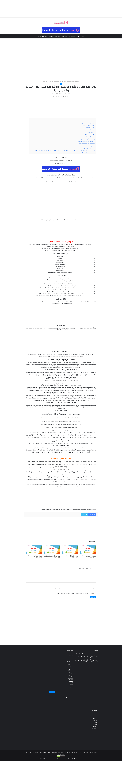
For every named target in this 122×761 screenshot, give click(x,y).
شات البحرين (71, 669)
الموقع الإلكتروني (56, 588)
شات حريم (95, 722)
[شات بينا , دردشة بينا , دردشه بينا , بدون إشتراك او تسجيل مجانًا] (34, 549)
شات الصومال (70, 678)
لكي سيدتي (51, 36)
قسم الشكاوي (58, 758)
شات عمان (71, 672)
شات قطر (71, 667)
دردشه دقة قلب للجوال (76, 509)
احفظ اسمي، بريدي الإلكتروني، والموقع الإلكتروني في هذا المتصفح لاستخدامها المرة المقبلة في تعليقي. (75, 593)
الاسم (95, 584)
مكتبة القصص (94, 728)
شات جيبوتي (70, 681)
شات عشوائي (94, 720)
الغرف (69, 700)
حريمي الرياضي (64, 36)
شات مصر (71, 684)
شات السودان (70, 676)
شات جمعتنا (95, 716)
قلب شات (43, 509)
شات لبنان (71, 658)
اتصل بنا (63, 758)
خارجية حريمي (57, 36)
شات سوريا (71, 656)
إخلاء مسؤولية (45, 758)
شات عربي (95, 718)
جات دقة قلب (89, 509)
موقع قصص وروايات (93, 726)
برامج (78, 36)
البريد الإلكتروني (93, 588)
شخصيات (82, 36)
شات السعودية (70, 661)
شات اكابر (95, 724)
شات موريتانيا (70, 682)
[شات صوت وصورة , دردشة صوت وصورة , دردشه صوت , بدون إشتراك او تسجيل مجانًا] (52, 549)
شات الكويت (70, 670)
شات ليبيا (71, 673)
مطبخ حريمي (44, 36)
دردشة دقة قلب (83, 509)
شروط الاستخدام (68, 758)
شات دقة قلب (63, 509)
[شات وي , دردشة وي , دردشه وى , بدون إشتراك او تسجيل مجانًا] (70, 549)
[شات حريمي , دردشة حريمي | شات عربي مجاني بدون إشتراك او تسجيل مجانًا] (61, 22)
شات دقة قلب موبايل (49, 509)
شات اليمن (71, 675)
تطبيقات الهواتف (72, 36)
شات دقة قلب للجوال (57, 509)
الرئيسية (76, 81)
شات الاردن (71, 653)
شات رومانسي (94, 730)
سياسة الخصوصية (52, 758)
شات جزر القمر (70, 679)
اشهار (73, 81)
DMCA (41, 758)
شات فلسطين (70, 655)
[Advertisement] (61, 9)
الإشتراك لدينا (80, 758)
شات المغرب (70, 664)
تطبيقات (69, 707)
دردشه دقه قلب (69, 509)
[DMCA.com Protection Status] (61, 756)
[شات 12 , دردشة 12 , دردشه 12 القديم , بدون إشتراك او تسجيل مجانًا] (88, 549)
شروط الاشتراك (74, 758)
